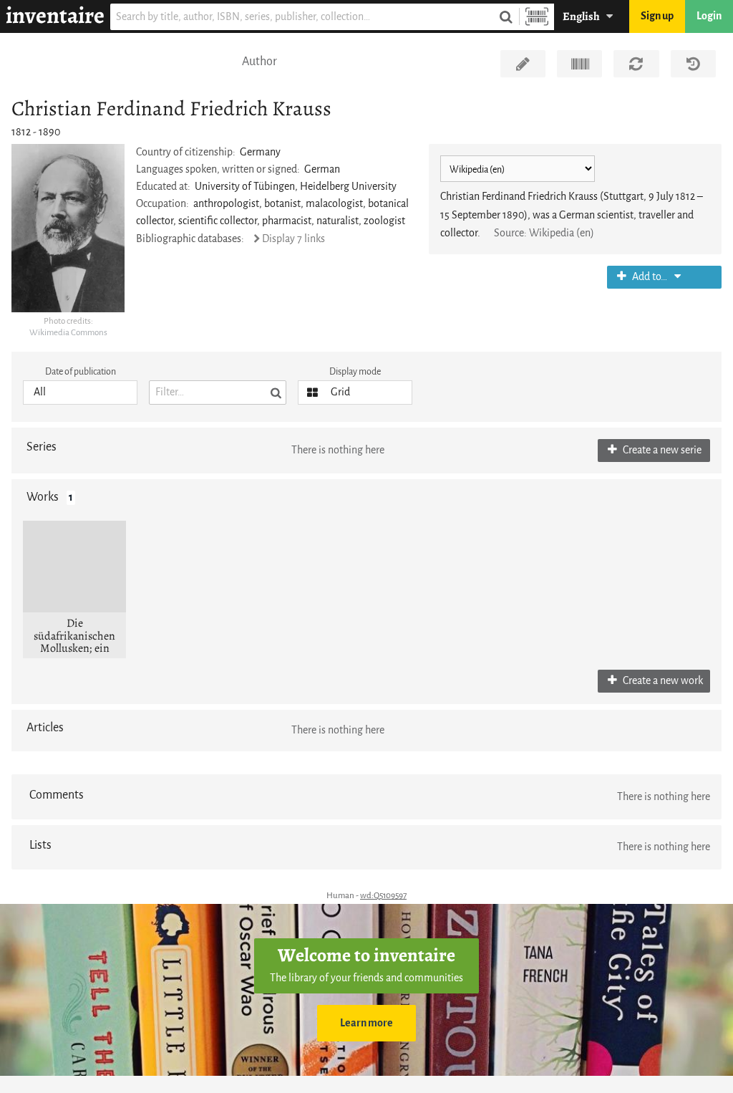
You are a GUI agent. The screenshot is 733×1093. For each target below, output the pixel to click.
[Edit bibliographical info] (522, 63)
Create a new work (662, 681)
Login (709, 16)
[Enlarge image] (68, 228)
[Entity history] (693, 63)
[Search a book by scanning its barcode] (537, 17)
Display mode (355, 371)
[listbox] (80, 392)
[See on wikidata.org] (579, 63)
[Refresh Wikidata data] (636, 63)
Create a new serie (661, 450)
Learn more (366, 1023)
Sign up (657, 16)
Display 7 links (293, 239)
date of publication (80, 371)
